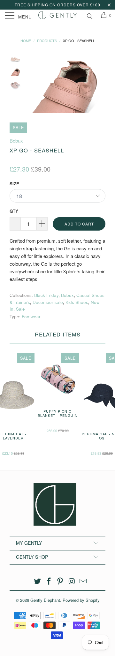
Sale (20, 309)
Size (14, 184)
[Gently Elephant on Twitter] (37, 581)
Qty (14, 211)
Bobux (16, 140)
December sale (48, 302)
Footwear (31, 316)
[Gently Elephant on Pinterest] (60, 581)
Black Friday (46, 295)
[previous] (32, 83)
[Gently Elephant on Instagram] (72, 581)
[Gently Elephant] (57, 16)
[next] (99, 83)
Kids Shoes (76, 302)
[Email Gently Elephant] (83, 581)
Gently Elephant (45, 600)
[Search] (89, 15)
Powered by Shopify (81, 600)
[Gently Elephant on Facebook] (49, 581)
